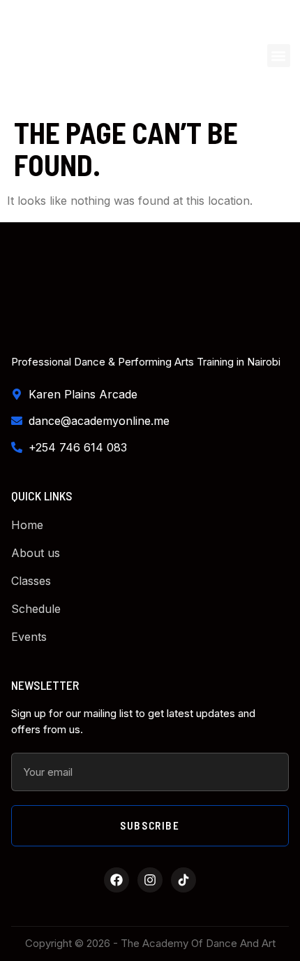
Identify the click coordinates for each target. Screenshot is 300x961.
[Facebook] (116, 880)
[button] (278, 55)
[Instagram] (150, 880)
